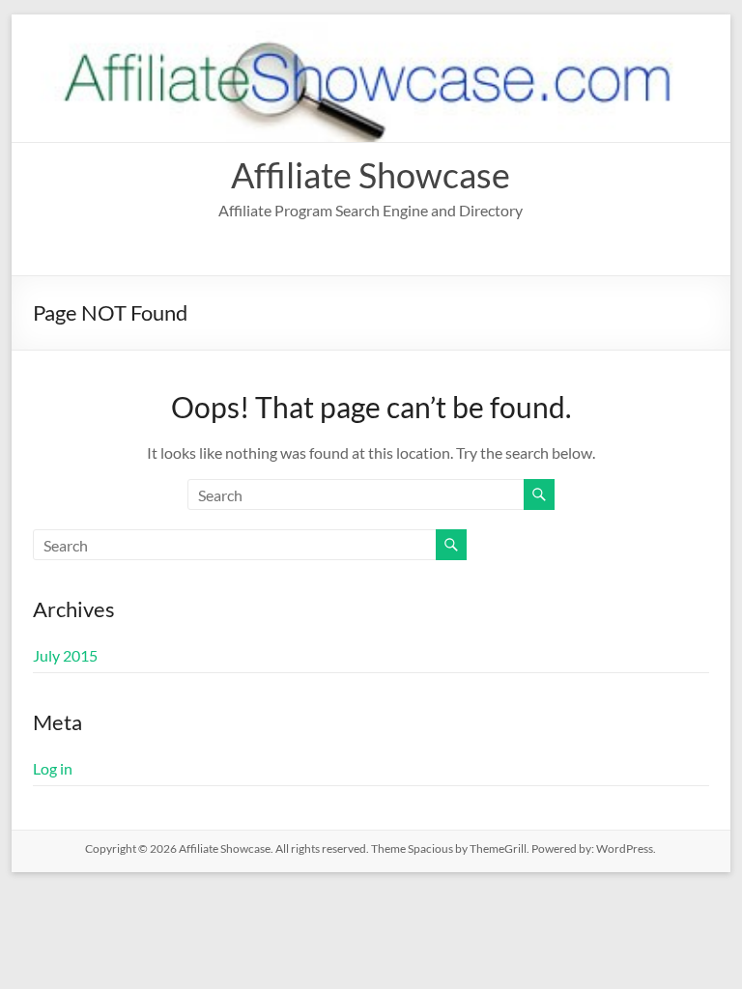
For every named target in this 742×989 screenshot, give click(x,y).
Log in (52, 768)
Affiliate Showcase (370, 175)
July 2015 (65, 655)
